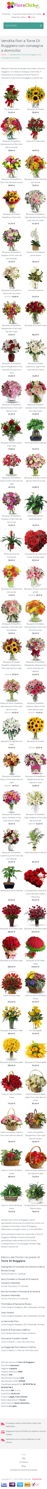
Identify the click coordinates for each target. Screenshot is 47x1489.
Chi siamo (23, 1462)
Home (4, 55)
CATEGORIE (23, 26)
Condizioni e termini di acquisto (23, 1470)
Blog (24, 1466)
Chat (32, 17)
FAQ (23, 1458)
